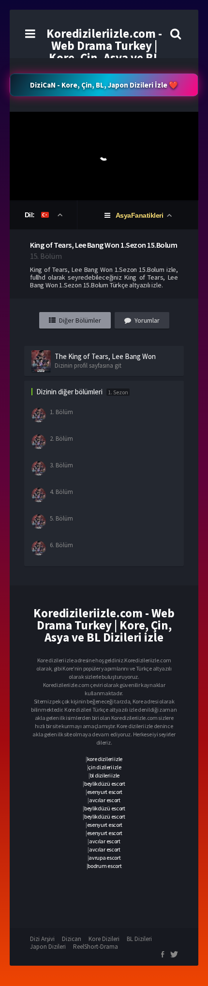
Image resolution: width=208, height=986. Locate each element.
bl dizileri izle (104, 775)
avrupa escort (104, 857)
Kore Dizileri (104, 939)
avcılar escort (104, 800)
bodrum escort (104, 865)
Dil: (31, 215)
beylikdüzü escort (104, 783)
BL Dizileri (139, 939)
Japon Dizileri (48, 946)
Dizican (71, 939)
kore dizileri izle (105, 758)
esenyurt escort (105, 791)
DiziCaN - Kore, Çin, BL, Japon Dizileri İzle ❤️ (104, 85)
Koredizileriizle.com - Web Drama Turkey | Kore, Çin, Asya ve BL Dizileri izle (104, 51)
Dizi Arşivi (42, 939)
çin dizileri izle (104, 767)
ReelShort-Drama (95, 946)
